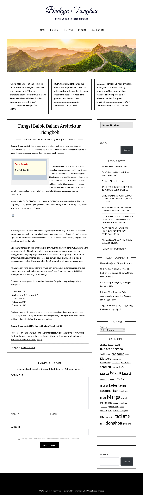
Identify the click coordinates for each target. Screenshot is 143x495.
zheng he (127, 424)
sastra (122, 407)
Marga (113, 397)
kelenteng (117, 385)
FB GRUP (54, 30)
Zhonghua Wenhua (65, 139)
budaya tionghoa (111, 349)
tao (106, 417)
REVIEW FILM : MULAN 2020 (114, 249)
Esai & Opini (97, 30)
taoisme (122, 415)
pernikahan (113, 406)
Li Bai (103, 397)
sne (102, 416)
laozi (121, 391)
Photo (82, 30)
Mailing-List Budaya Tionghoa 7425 (46, 326)
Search (104, 143)
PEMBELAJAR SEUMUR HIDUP (114, 166)
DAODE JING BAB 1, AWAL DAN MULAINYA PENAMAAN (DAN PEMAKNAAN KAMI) (115, 231)
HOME (42, 30)
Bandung (111, 345)
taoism (111, 417)
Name (15, 414)
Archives (103, 327)
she (110, 410)
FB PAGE (68, 30)
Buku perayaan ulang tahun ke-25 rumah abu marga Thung (116, 296)
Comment (18, 375)
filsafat (121, 367)
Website (15, 427)
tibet (102, 424)
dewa (127, 354)
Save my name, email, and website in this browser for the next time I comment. (50, 439)
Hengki (126, 373)
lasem (127, 391)
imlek (120, 379)
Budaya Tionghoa (71, 11)
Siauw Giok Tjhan (120, 411)
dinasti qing (105, 362)
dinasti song (116, 363)
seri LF (103, 410)
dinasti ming (117, 359)
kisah (115, 390)
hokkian (103, 380)
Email (54, 414)
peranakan (103, 407)
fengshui (105, 366)
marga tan (106, 402)
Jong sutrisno (106, 305)
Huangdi (111, 380)
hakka (115, 372)
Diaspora (105, 358)
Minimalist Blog (80, 491)
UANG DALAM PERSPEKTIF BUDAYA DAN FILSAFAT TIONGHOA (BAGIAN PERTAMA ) (117, 199)
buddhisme (105, 354)
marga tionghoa (120, 403)
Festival (115, 367)
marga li (124, 398)
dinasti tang (125, 363)
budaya (117, 345)
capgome (118, 354)
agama (103, 344)
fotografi (104, 373)
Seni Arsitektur (28, 347)
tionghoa (114, 422)
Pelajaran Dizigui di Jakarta (113, 181)
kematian (105, 390)
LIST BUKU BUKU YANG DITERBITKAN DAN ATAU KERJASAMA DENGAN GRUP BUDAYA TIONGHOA (118, 219)
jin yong (104, 385)
